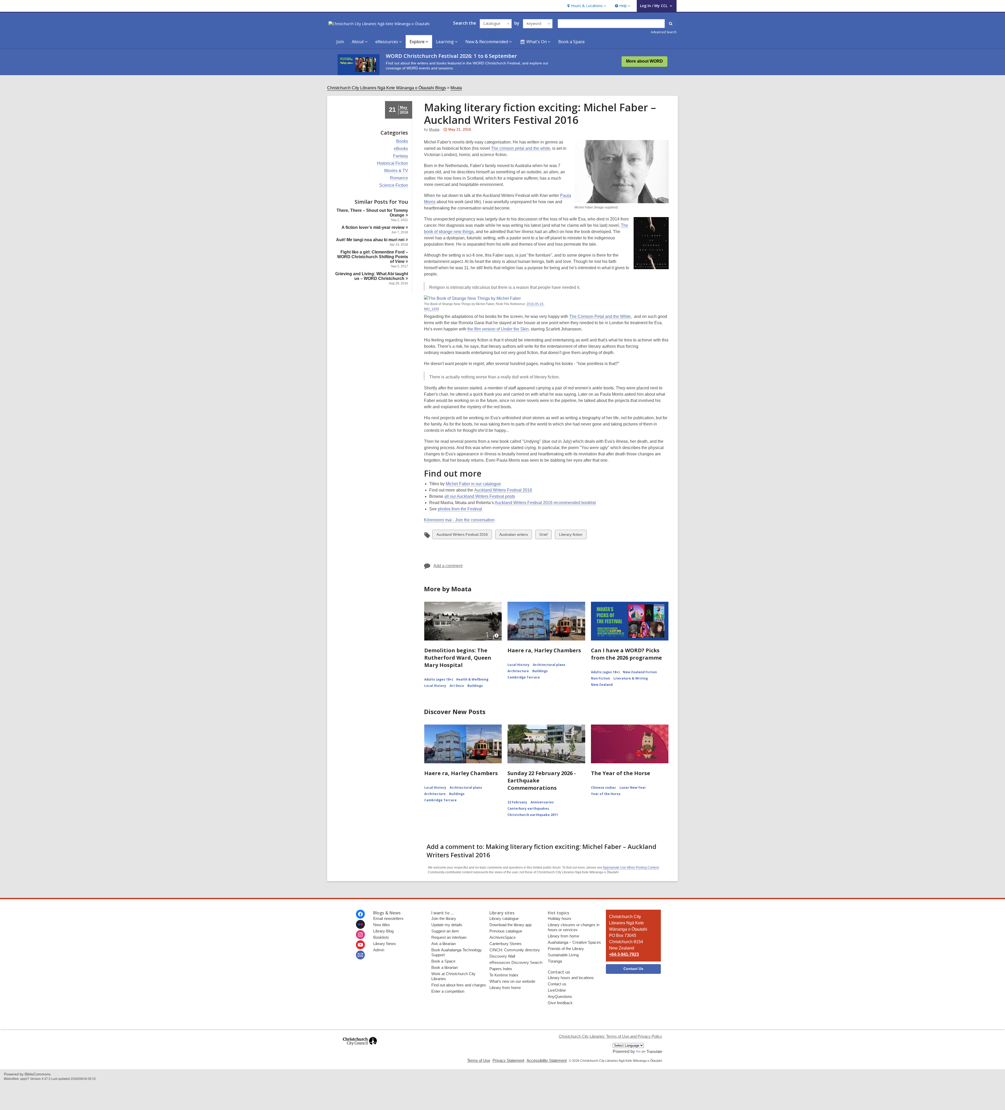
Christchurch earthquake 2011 (532, 815)
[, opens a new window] (360, 1047)
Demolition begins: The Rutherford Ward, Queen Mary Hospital (457, 658)
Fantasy (400, 156)
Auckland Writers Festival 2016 (503, 490)
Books (402, 141)
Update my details (446, 925)
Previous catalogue (505, 931)
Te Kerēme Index (503, 975)
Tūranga (555, 961)
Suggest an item (445, 931)
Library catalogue (504, 918)
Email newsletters (388, 918)
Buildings (475, 685)
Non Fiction (600, 678)
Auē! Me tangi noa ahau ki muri (370, 240)
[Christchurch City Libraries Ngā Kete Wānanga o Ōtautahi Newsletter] (360, 955)
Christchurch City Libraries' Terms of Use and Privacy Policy (610, 1036)
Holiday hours (559, 918)
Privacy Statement (508, 1060)
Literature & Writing (630, 678)
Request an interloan (448, 937)
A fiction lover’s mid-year (373, 227)
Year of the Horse (606, 794)
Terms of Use (478, 1060)
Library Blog (383, 931)
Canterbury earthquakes (528, 808)
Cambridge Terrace (523, 677)
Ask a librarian (443, 943)
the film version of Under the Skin (498, 329)
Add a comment (447, 566)
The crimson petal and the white (520, 148)
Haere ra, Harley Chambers (544, 650)
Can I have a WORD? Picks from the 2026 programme (626, 654)
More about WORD (644, 61)
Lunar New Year (632, 787)
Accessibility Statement (547, 1060)
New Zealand (602, 684)
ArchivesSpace (502, 937)
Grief (543, 535)
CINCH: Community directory (514, 950)
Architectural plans (549, 664)
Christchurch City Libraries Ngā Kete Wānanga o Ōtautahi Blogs (386, 88)
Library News (384, 943)
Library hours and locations (571, 977)
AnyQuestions (560, 996)
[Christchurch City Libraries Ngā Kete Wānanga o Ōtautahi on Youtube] (360, 944)
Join (340, 42)
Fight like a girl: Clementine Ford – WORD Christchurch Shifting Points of (372, 257)
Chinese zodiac (603, 787)
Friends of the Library (566, 948)
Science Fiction (393, 185)
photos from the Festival (460, 509)
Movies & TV (396, 170)
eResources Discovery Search (515, 962)
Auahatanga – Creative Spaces (574, 942)
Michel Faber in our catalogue (473, 484)
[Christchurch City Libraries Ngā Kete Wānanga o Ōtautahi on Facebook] (360, 914)
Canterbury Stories (505, 943)
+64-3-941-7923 (624, 954)
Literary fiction (570, 535)
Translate (654, 1051)
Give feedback (560, 1003)
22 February (517, 802)
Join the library (443, 918)
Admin (378, 950)
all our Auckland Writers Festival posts (479, 496)
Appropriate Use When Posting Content (631, 867)
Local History (435, 685)
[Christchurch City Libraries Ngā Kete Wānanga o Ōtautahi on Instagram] (360, 934)
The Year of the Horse (620, 773)
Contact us (557, 984)
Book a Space (571, 42)
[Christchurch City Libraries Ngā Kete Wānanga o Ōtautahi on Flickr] (360, 924)
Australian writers (513, 535)
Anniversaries (542, 802)
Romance (399, 178)
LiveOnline (557, 990)
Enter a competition (447, 991)
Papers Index (500, 969)
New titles (381, 925)
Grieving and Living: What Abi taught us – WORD (371, 276)
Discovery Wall (502, 956)
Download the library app (510, 925)
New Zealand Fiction (640, 672)
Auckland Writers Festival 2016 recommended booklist (545, 502)
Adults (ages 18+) (438, 679)
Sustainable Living (563, 955)
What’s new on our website (512, 981)
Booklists (381, 937)
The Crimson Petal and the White (600, 316)
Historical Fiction (392, 163)
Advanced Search (664, 32)
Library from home (505, 987)
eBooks (401, 148)
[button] (586, 6)
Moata (456, 88)
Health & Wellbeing (472, 679)
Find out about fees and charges (458, 985)
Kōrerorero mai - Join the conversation (459, 520)
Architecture (518, 671)
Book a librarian (444, 967)
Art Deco (457, 685)
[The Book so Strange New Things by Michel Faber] (472, 298)
